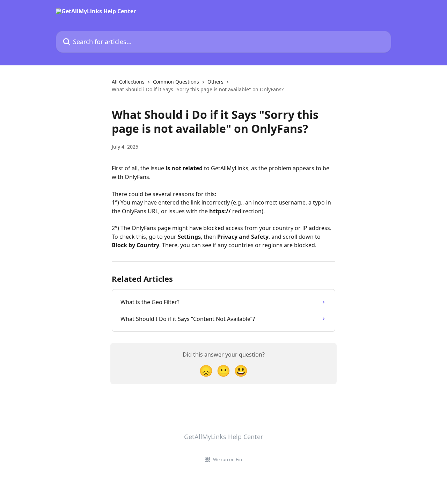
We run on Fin (227, 459)
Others (215, 81)
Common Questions (176, 81)
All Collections (128, 81)
